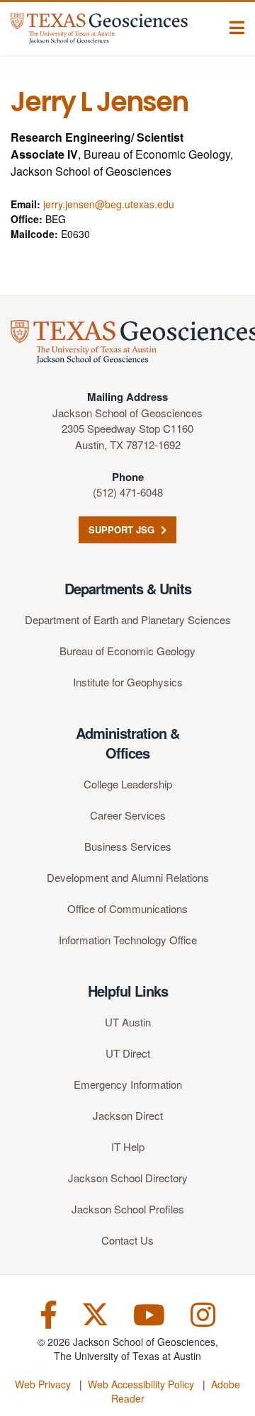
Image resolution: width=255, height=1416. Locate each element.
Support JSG (123, 529)
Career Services (128, 815)
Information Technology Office (128, 939)
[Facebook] (48, 1313)
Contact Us (127, 1240)
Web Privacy (43, 1384)
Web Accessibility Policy (141, 1384)
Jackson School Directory (128, 1177)
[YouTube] (149, 1313)
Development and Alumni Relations (128, 877)
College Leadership (128, 783)
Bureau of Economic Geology (128, 650)
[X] (95, 1313)
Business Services (127, 846)
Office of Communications (127, 908)
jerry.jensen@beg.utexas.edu (108, 204)
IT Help (127, 1146)
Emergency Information (128, 1084)
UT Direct (128, 1053)
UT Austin (128, 1021)
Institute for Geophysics (128, 681)
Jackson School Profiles (128, 1208)
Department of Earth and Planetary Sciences (128, 619)
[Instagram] (203, 1313)
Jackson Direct (128, 1115)
